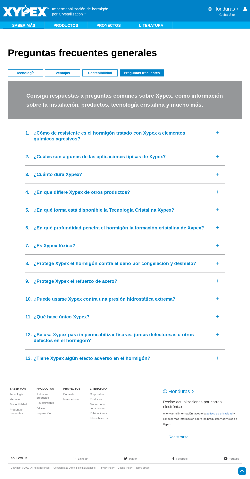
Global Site (227, 14)
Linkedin (83, 458)
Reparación (44, 413)
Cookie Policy (125, 468)
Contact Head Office (64, 468)
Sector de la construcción (97, 406)
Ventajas (63, 73)
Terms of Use (143, 468)
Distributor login (245, 9)
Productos (66, 25)
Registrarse (178, 437)
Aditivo (41, 408)
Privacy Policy (107, 468)
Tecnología (25, 73)
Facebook (182, 458)
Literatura (151, 25)
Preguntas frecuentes (142, 73)
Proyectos (108, 25)
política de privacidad (219, 413)
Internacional (71, 399)
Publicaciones (98, 413)
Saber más (23, 25)
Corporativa (97, 394)
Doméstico (69, 394)
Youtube (234, 458)
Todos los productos (43, 396)
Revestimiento (45, 402)
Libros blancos (99, 418)
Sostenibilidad (100, 73)
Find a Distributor (87, 468)
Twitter (133, 458)
